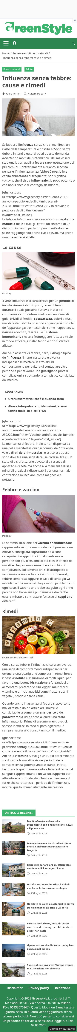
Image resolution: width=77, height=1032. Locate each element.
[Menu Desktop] (6, 43)
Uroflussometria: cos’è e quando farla (36, 399)
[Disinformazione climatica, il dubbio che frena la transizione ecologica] (13, 889)
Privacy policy (39, 988)
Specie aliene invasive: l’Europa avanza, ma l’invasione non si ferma (50, 966)
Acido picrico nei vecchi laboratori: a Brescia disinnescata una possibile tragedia (49, 846)
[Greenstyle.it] (38, 28)
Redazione (62, 988)
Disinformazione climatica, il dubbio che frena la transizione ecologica (48, 886)
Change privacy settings (62, 1028)
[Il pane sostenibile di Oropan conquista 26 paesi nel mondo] (13, 950)
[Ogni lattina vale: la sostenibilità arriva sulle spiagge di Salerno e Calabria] (13, 909)
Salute (29, 69)
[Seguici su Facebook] (14, 43)
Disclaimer (15, 988)
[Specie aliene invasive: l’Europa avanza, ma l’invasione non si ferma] (13, 970)
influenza (14, 357)
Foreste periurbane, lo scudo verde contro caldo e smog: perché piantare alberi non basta (49, 927)
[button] (73, 43)
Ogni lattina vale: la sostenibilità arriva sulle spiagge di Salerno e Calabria (50, 905)
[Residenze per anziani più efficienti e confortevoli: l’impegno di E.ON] (13, 870)
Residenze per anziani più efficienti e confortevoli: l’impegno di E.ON (49, 866)
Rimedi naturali (11, 69)
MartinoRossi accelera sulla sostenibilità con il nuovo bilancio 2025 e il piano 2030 (50, 824)
